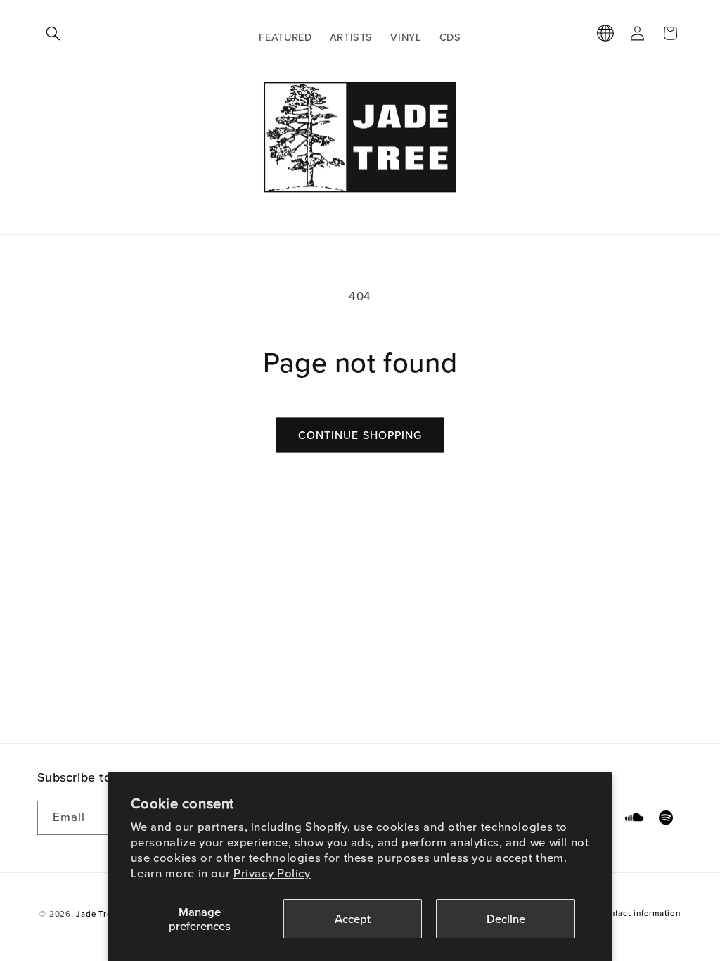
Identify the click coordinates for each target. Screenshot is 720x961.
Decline (506, 918)
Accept (353, 918)
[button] (53, 33)
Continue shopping (360, 435)
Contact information (640, 913)
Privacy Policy (272, 873)
